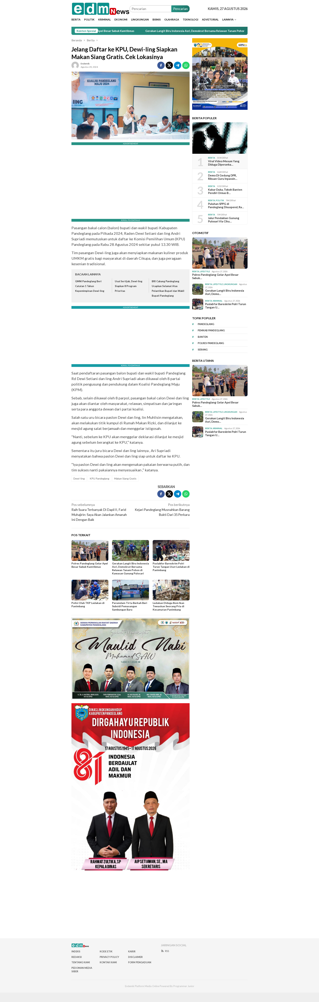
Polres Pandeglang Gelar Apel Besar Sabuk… (215, 276)
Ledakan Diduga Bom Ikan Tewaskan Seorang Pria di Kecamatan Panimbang (168, 606)
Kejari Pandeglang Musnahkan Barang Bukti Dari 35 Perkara (162, 510)
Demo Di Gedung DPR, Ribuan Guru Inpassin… (222, 177)
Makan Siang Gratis (125, 478)
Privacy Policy (109, 956)
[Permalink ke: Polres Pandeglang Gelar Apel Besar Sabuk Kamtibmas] (89, 550)
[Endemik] (100, 8)
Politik (220, 200)
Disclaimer (135, 956)
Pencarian (180, 9)
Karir (132, 951)
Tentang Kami (80, 962)
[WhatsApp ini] (186, 65)
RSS (167, 951)
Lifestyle (205, 271)
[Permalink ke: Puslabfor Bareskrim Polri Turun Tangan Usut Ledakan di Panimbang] (171, 550)
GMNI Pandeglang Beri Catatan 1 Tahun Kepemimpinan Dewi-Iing (89, 286)
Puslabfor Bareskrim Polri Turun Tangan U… (225, 305)
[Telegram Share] (177, 65)
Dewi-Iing (79, 478)
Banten (203, 336)
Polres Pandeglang (211, 343)
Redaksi (76, 956)
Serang (202, 349)
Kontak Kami (108, 962)
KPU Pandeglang (99, 478)
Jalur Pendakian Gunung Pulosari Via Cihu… (223, 219)
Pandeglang (206, 324)
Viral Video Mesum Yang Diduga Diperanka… (223, 162)
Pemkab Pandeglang (211, 330)
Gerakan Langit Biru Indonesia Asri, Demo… (224, 292)
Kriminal (217, 301)
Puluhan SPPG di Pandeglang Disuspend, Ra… (226, 205)
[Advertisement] (159, 906)
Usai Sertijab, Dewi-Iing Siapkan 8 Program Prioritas (128, 286)
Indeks (75, 951)
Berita (211, 158)
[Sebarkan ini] (161, 65)
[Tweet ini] (169, 65)
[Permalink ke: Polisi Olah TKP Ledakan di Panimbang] (89, 590)
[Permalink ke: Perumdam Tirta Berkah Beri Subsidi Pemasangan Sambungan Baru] (130, 590)
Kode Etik (106, 951)
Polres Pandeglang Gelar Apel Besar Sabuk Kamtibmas (89, 565)
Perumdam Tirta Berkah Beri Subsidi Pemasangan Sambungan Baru (129, 606)
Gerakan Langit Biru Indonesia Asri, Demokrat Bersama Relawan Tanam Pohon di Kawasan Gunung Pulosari (175, 30)
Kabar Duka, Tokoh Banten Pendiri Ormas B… (225, 191)
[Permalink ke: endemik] (75, 65)
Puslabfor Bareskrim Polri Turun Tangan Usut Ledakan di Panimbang (171, 567)
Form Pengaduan (139, 962)
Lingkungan (230, 284)
